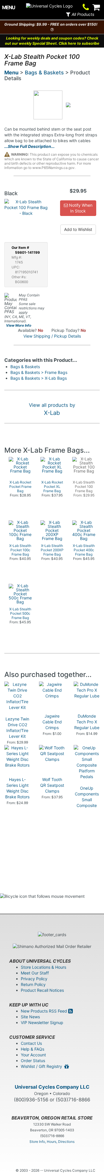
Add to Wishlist (78, 229)
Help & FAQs (32, 1049)
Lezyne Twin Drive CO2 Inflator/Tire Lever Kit (17, 727)
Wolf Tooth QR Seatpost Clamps (52, 785)
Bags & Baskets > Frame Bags (38, 372)
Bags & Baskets (44, 72)
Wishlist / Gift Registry (42, 1066)
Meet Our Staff (35, 972)
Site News (30, 1016)
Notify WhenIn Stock (80, 208)
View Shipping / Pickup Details (52, 336)
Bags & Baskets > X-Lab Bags (38, 378)
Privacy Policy (34, 978)
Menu (11, 72)
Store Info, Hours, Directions (52, 1141)
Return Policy (33, 984)
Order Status (33, 1060)
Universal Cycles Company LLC (52, 1087)
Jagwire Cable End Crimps (52, 722)
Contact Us (31, 1043)
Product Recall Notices (42, 990)
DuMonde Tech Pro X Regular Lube (86, 722)
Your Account (33, 1054)
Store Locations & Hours (43, 967)
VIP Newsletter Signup (42, 1022)
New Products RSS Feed (44, 1010)
